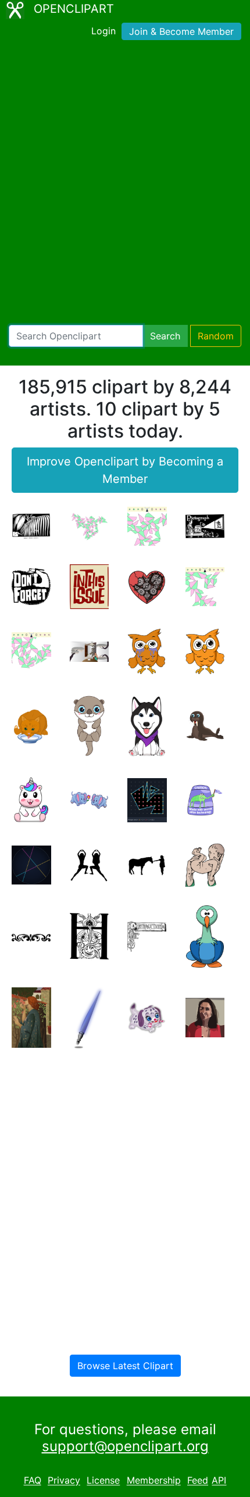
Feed (197, 1481)
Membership (154, 1481)
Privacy (64, 1481)
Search (165, 336)
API (219, 1481)
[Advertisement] (125, 185)
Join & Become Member (181, 31)
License (103, 1481)
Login (103, 31)
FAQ (32, 1481)
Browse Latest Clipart (125, 1365)
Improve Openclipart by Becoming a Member (125, 470)
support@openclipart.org (125, 1446)
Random (216, 336)
